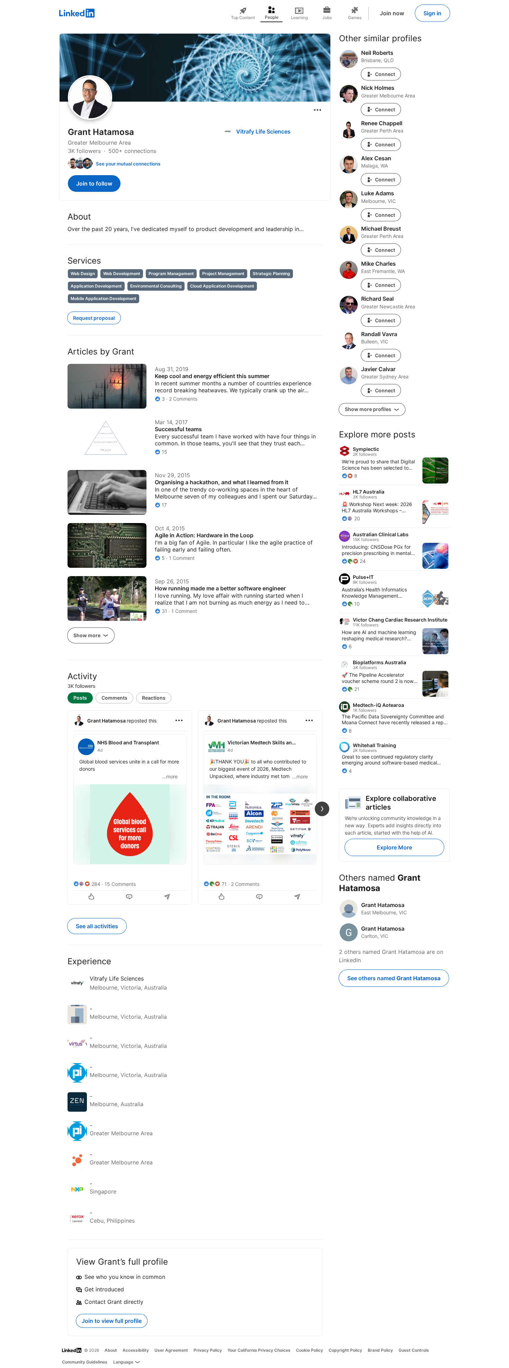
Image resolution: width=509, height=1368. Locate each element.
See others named (393, 978)
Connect (385, 74)
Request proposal (94, 318)
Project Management (223, 273)
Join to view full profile (112, 1320)
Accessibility (136, 1350)
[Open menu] (317, 110)
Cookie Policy (309, 1350)
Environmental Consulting (156, 286)
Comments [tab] (114, 698)
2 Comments (245, 884)
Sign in (432, 13)
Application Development (96, 286)
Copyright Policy (345, 1350)
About (111, 1350)
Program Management (171, 273)
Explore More (394, 847)
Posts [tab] (80, 698)
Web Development (121, 273)
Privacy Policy (208, 1350)
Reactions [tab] (154, 698)
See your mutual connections (128, 163)
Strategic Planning (271, 273)
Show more (87, 635)
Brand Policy (380, 1350)
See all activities (97, 926)
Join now (392, 13)
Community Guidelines (84, 1362)
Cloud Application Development (222, 286)
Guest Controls (414, 1350)
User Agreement (171, 1350)
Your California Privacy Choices (259, 1350)
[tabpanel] (195, 806)
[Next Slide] (322, 809)
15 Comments (120, 884)
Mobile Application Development (103, 298)
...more (170, 776)
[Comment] (130, 897)
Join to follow (94, 183)
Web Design (83, 273)
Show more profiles (368, 409)
